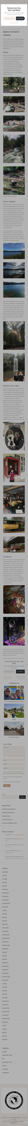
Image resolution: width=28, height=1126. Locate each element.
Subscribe (20, 18)
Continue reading (14, 22)
